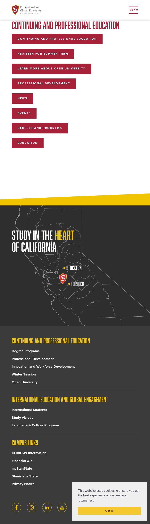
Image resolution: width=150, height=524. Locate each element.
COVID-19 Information (29, 453)
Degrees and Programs (40, 128)
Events (24, 113)
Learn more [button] (87, 500)
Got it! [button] (109, 510)
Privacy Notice (23, 484)
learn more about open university (51, 68)
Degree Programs (26, 351)
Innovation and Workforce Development (43, 366)
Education (28, 143)
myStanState (22, 468)
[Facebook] (16, 507)
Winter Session (24, 374)
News (22, 98)
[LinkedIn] (47, 507)
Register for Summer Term (43, 53)
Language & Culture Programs (36, 425)
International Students (29, 410)
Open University (25, 382)
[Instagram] (31, 507)
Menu (133, 9)
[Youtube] (62, 507)
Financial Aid (22, 461)
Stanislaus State (25, 476)
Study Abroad (23, 417)
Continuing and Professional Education (57, 39)
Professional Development (44, 83)
